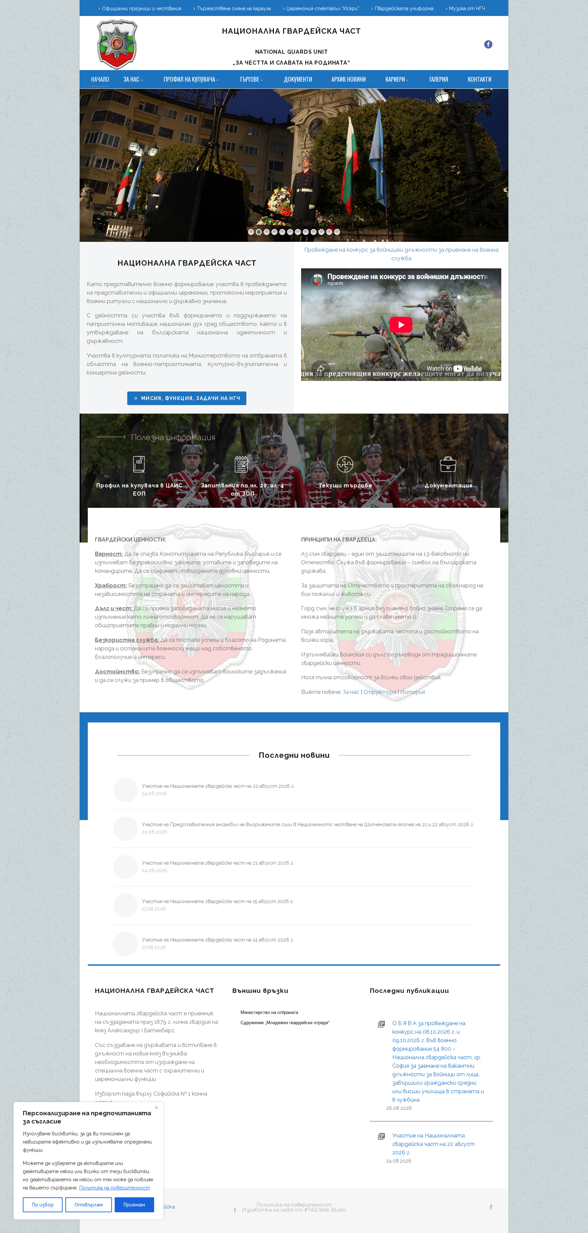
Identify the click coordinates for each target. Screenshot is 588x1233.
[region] (88, 1160)
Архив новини (348, 79)
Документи (298, 79)
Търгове (249, 79)
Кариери (395, 79)
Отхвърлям (89, 1204)
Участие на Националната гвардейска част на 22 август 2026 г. (218, 786)
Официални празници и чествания (141, 8)
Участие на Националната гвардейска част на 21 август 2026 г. (218, 863)
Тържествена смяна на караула (234, 8)
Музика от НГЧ (467, 8)
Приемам (134, 1204)
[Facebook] (488, 44)
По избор (43, 1204)
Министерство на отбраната (269, 1012)
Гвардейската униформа (404, 8)
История (412, 692)
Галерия (438, 79)
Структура (379, 692)
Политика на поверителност (114, 1187)
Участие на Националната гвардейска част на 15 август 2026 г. (218, 901)
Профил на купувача (189, 79)
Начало (100, 79)
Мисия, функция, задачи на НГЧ (186, 398)
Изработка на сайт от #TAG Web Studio (294, 1210)
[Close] (156, 1108)
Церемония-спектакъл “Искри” (323, 8)
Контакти (479, 79)
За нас (131, 79)
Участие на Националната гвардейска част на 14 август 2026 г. (218, 940)
